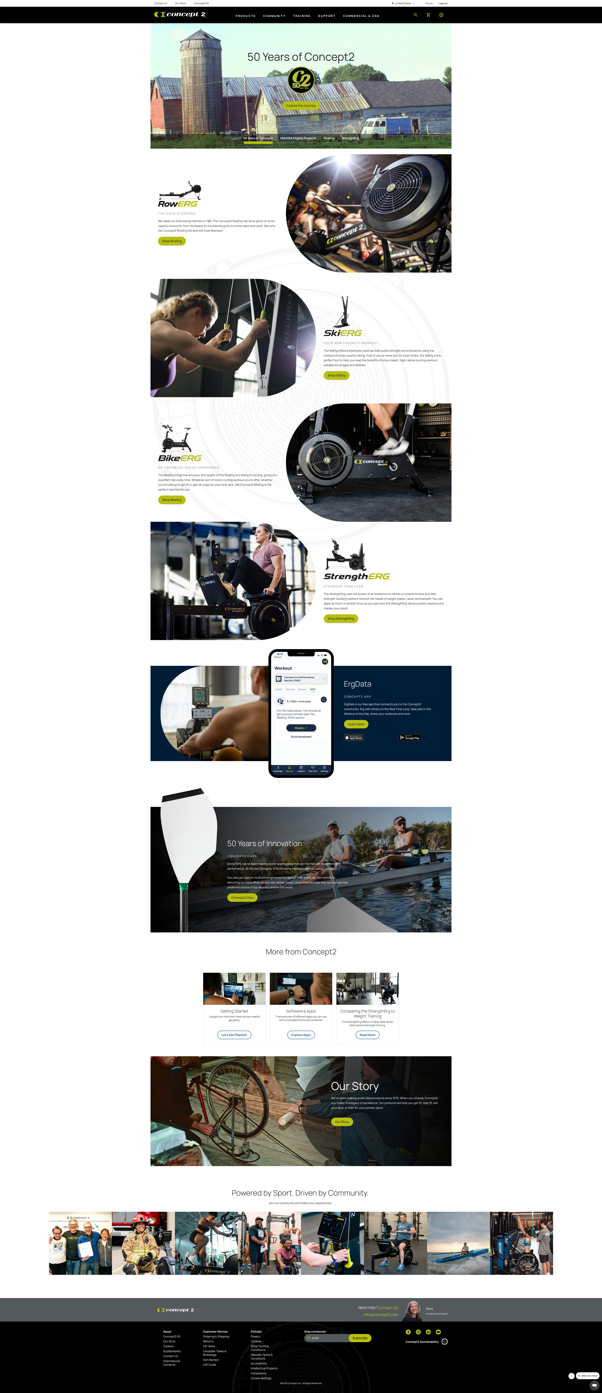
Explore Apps (301, 1035)
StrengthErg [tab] (350, 138)
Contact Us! (388, 1307)
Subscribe (360, 1338)
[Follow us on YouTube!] (438, 1332)
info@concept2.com (381, 1314)
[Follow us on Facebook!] (408, 1332)
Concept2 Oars (242, 897)
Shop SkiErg (336, 375)
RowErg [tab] (329, 138)
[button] (80, 1243)
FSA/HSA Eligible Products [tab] (298, 138)
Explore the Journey (301, 105)
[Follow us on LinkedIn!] (428, 1332)
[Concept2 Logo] (180, 15)
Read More (367, 1035)
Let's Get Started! (234, 1035)
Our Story (342, 1122)
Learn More (356, 724)
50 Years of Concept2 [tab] (258, 138)
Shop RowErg (172, 241)
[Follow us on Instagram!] (418, 1332)
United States (403, 3)
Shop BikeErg (172, 500)
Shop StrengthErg (341, 618)
